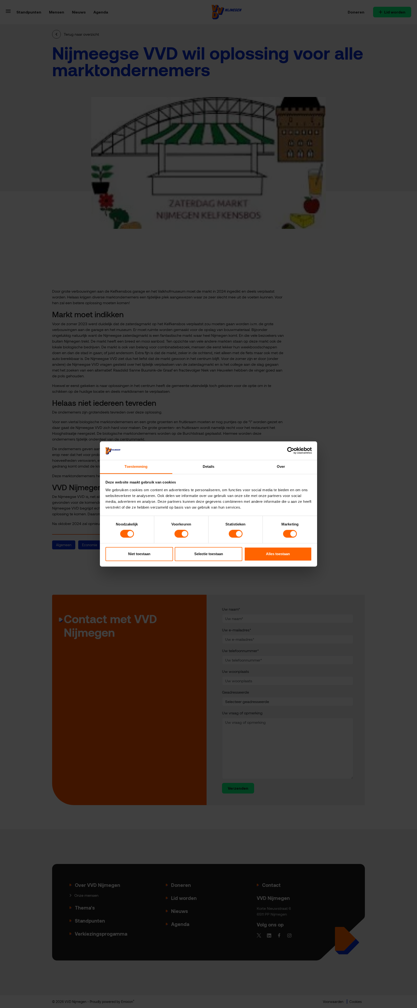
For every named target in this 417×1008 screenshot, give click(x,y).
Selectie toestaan (208, 554)
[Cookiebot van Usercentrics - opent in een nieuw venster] (291, 450)
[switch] (181, 534)
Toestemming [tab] (136, 466)
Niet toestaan (139, 554)
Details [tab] (209, 466)
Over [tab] (281, 466)
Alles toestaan (278, 554)
